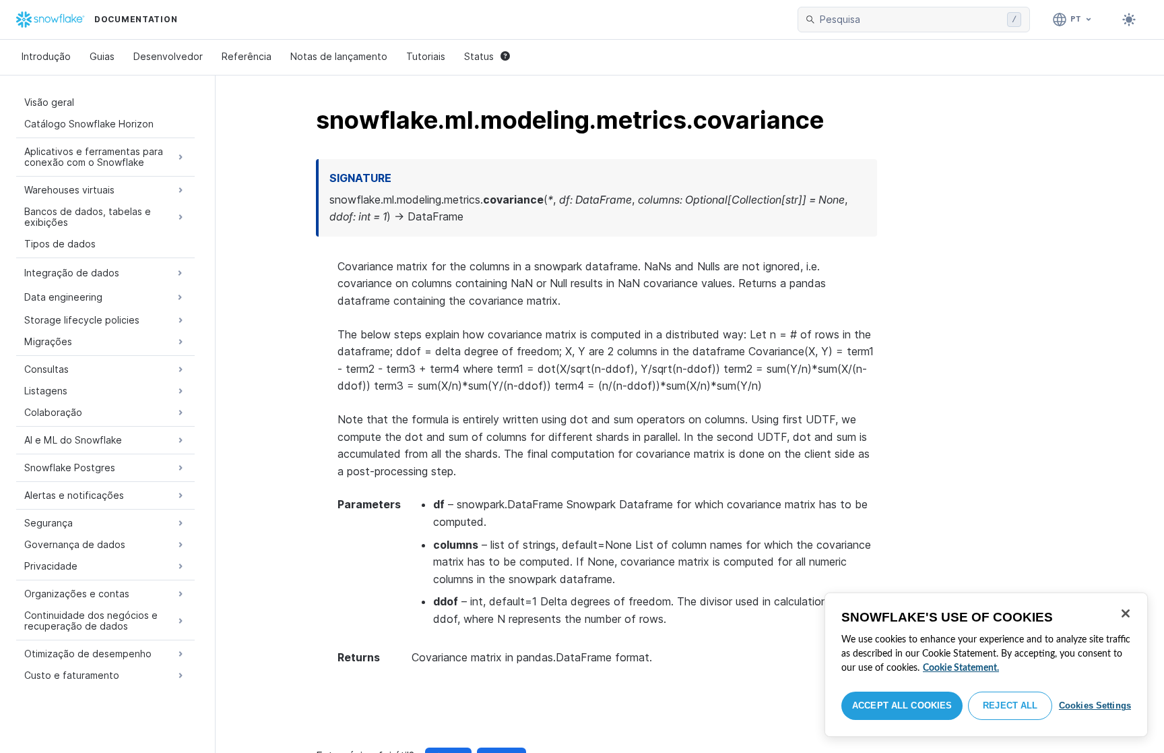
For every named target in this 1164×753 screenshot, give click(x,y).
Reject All (1010, 705)
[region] (986, 665)
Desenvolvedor (168, 56)
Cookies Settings (1095, 705)
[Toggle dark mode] (1129, 19)
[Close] (1125, 613)
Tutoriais (425, 56)
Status (479, 56)
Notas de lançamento (338, 56)
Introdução (46, 56)
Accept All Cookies (902, 705)
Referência (246, 56)
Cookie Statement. (961, 668)
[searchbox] (911, 19)
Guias (102, 56)
